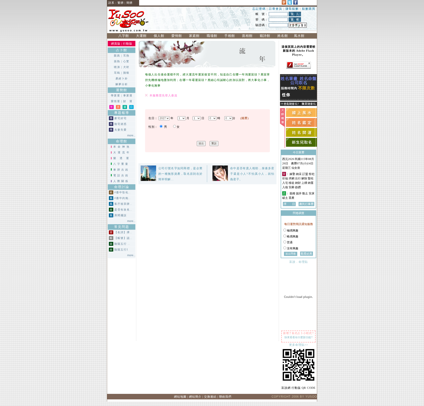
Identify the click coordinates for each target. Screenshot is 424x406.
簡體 (129, 2)
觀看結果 (306, 253)
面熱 (117, 61)
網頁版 (115, 43)
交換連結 (210, 396)
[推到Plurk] (284, 3)
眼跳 (117, 55)
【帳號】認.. (123, 238)
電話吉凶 (121, 175)
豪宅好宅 (120, 118)
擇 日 (289, 204)
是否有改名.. (123, 209)
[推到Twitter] (290, 3)
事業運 (127, 95)
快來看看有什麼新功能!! (298, 337)
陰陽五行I (121, 249)
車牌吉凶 (121, 169)
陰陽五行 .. (122, 243)
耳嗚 (117, 72)
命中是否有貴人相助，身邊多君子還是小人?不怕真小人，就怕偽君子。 (252, 174)
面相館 (247, 36)
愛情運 (115, 101)
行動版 (127, 43)
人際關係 (121, 181)
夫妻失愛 (120, 129)
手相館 (229, 36)
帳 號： (262, 14)
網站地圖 (180, 396)
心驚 (126, 61)
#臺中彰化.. (122, 192)
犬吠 (126, 67)
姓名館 (282, 36)
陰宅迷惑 (120, 124)
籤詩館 (265, 36)
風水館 (300, 36)
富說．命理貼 (298, 261)
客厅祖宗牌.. (123, 203)
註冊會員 (276, 8)
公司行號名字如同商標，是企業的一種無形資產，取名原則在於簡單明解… (180, 174)
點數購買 (308, 8)
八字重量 (121, 163)
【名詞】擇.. (123, 232)
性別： (153, 126)
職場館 (212, 36)
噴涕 (117, 67)
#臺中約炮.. (122, 198)
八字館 (123, 36)
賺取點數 (292, 8)
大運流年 (122, 152)
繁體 (120, 2)
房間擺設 (120, 215)
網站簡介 (195, 396)
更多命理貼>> (298, 344)
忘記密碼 (259, 8)
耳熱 (126, 55)
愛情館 (176, 36)
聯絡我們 (225, 396)
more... (131, 135)
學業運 (115, 95)
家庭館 (194, 36)
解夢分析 (121, 84)
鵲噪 (126, 72)
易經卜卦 (121, 78)
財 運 (127, 101)
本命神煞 (122, 146)
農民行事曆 (306, 204)
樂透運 (122, 158)
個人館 (159, 36)
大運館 (141, 36)
